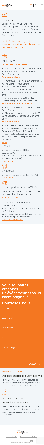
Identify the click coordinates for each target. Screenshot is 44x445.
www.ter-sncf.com (10, 161)
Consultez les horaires (12, 219)
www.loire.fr (7, 177)
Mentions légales (11, 437)
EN (36, 5)
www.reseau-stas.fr (11, 197)
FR (31, 5)
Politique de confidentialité (29, 437)
